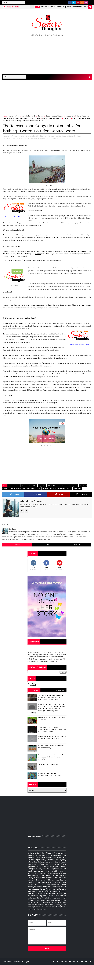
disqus (46, 545)
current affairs (14, 116)
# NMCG (53, 488)
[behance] (82, 961)
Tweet (16, 494)
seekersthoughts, (45, 138)
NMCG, (36, 138)
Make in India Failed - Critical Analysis (51, 719)
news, (32, 138)
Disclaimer (31, 683)
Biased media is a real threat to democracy (51, 747)
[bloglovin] (70, 961)
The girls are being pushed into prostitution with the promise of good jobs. (50, 697)
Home (5, 116)
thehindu (67, 118)
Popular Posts (34, 690)
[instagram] (86, 2)
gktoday (40, 116)
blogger (17, 545)
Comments (60, 690)
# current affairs (14, 486)
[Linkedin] (90, 2)
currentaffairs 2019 (28, 116)
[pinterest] (78, 2)
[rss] (82, 2)
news (38, 118)
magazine (69, 116)
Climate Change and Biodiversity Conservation (50, 774)
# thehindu (77, 488)
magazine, (58, 136)
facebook (76, 545)
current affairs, (10, 136)
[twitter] (74, 2)
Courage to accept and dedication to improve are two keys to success (52, 729)
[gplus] (62, 961)
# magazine (73, 486)
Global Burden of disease (55, 116)
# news (45, 488)
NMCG (44, 118)
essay (26, 7)
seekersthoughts (55, 118)
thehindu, (55, 138)
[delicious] (90, 961)
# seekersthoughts (64, 488)
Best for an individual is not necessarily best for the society (50, 757)
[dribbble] (74, 961)
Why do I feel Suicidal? (48, 764)
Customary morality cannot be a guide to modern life (52, 737)
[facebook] (70, 2)
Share (38, 494)
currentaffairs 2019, (22, 136)
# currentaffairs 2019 (29, 486)
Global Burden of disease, (45, 136)
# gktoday (42, 486)
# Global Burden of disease (57, 486)
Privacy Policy (33, 685)
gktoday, (33, 136)
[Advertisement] (47, 55)
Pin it (61, 494)
